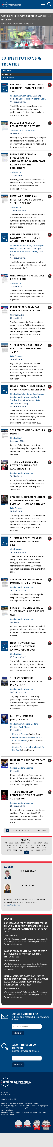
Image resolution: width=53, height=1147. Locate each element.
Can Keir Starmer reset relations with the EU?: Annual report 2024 (25, 238)
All (6, 843)
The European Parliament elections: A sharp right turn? (26, 348)
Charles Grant (17, 24)
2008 (32, 848)
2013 (44, 845)
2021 (40, 843)
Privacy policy (8, 1095)
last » (44, 831)
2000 (38, 850)
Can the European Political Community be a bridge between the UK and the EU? (27, 500)
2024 (23, 843)
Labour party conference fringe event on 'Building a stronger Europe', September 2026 (25, 954)
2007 (38, 848)
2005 (9, 850)
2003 (21, 850)
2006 (44, 848)
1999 (44, 850)
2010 (21, 848)
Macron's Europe (19, 734)
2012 (9, 848)
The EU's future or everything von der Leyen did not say (26, 681)
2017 (21, 845)
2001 (32, 850)
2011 (15, 848)
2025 (17, 843)
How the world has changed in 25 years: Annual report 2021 (23, 646)
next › (38, 831)
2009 (26, 848)
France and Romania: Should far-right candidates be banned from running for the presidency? (27, 161)
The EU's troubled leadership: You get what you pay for (26, 795)
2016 (26, 845)
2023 (28, 843)
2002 (26, 850)
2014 (38, 845)
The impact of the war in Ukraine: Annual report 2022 (26, 541)
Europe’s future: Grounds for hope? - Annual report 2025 (27, 88)
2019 (9, 845)
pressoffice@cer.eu (12, 905)
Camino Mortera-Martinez (21, 397)
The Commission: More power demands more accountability (24, 465)
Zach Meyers (38, 245)
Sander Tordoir (26, 98)
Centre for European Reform (11, 4)
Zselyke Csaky (6, 24)
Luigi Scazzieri (16, 248)
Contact (5, 1092)
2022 (34, 843)
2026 (11, 843)
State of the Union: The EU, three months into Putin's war (27, 611)
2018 (15, 845)
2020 (46, 843)
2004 (15, 850)
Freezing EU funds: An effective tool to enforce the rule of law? (26, 199)
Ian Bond (27, 96)
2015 (32, 845)
